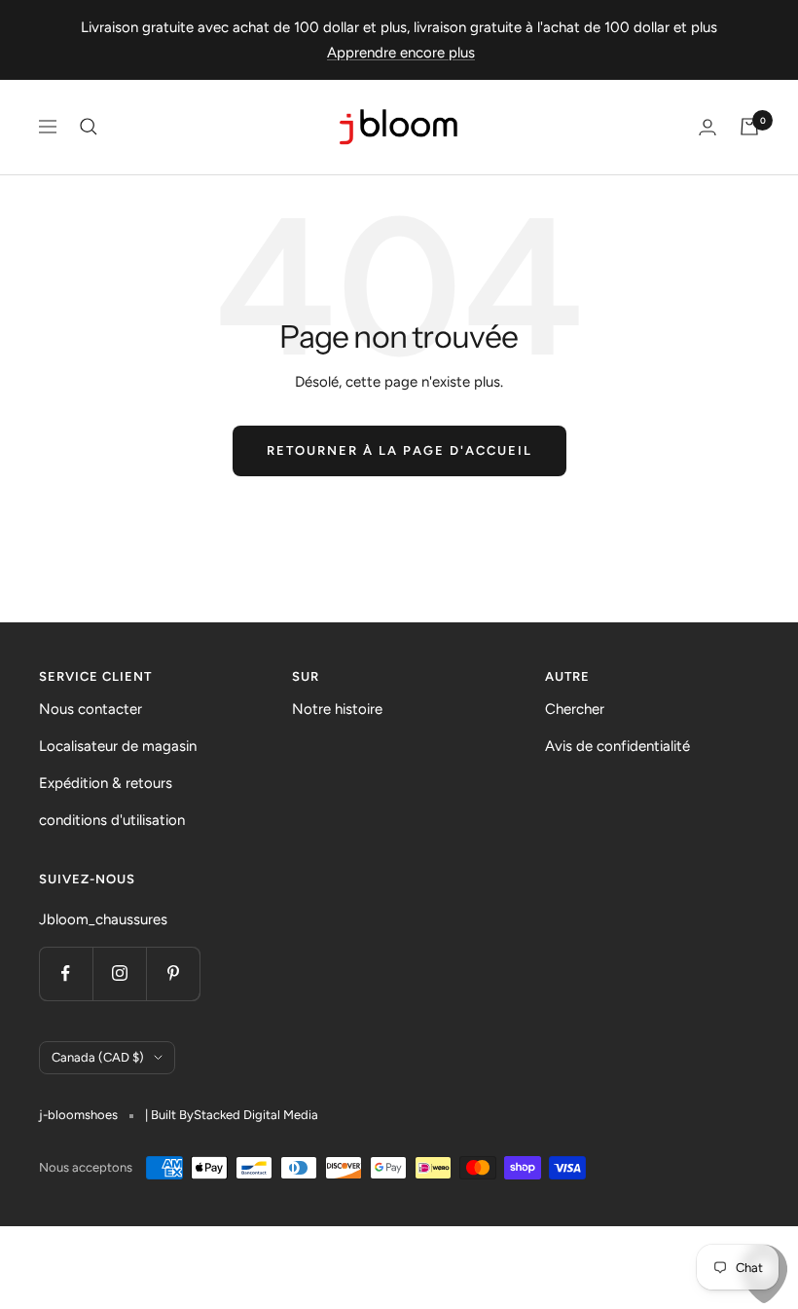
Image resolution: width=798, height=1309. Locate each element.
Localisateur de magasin (118, 746)
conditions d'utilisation (112, 820)
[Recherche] (88, 126)
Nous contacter (90, 709)
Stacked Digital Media (256, 1114)
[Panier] (749, 126)
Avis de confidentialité (617, 746)
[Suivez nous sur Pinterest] (173, 973)
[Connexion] (707, 127)
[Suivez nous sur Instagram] (119, 973)
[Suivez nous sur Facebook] (65, 973)
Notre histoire (337, 709)
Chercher (574, 709)
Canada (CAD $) (98, 1057)
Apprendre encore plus (401, 52)
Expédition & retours (105, 783)
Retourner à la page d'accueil (399, 450)
